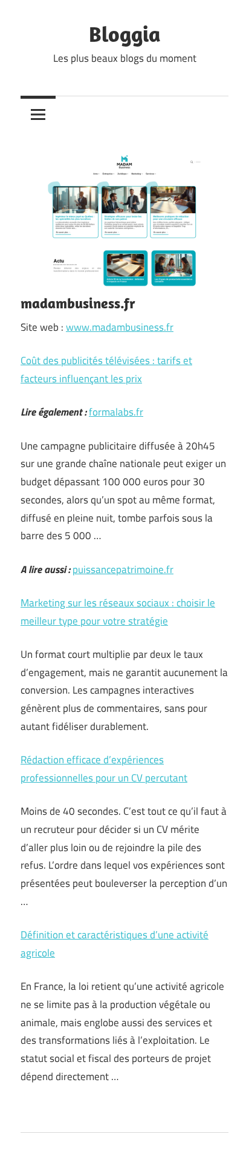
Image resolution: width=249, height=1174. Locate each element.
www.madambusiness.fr (119, 327)
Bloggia (125, 33)
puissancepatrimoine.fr (123, 569)
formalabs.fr (116, 412)
